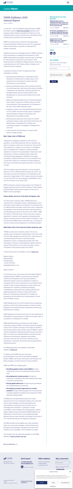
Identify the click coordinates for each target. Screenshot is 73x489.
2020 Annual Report (23, 31)
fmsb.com (35, 252)
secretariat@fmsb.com (27, 463)
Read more (53, 24)
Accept (41, 482)
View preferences (65, 482)
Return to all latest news (9, 444)
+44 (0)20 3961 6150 (26, 461)
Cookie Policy (53, 486)
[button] (70, 471)
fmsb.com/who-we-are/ (18, 436)
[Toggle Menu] (68, 2)
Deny (53, 482)
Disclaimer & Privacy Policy (26, 481)
